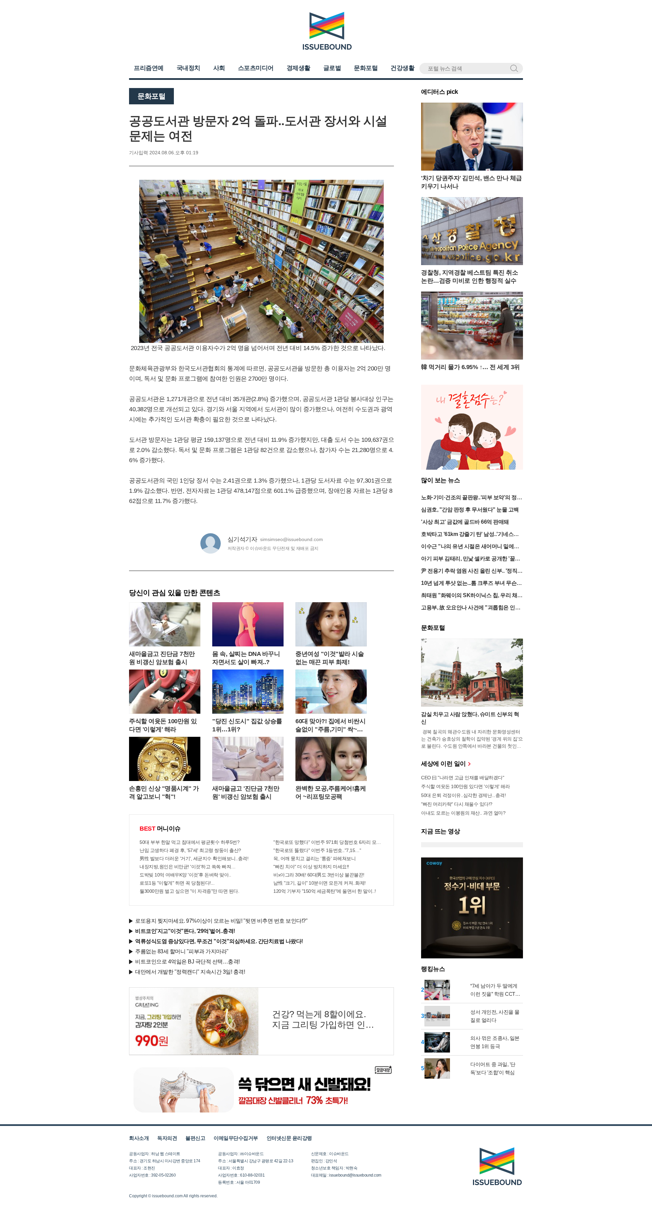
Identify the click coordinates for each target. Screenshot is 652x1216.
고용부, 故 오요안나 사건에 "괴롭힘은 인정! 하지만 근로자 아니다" (471, 608)
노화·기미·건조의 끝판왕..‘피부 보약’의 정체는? (471, 498)
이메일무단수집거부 (236, 1138)
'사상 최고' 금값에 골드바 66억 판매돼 (465, 522)
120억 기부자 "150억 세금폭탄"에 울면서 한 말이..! (324, 891)
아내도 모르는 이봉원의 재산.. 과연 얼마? (463, 813)
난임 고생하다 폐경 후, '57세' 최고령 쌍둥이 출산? (190, 850)
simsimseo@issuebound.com (291, 539)
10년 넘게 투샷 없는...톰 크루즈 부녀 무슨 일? (469, 583)
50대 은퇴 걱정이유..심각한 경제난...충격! (463, 795)
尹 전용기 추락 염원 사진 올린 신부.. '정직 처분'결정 (469, 571)
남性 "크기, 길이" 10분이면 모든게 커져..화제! (319, 883)
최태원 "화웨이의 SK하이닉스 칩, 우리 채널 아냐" (472, 596)
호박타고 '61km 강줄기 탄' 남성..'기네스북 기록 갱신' (470, 534)
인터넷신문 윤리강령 (289, 1138)
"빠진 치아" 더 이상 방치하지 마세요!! (311, 866)
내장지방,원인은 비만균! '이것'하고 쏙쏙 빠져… (188, 866)
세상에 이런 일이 (444, 763)
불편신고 (195, 1138)
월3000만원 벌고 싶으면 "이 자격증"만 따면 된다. (189, 891)
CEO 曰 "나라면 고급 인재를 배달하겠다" (462, 777)
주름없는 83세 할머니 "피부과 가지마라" (182, 951)
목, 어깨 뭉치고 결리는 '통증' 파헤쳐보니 (314, 858)
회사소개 (139, 1138)
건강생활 (402, 68)
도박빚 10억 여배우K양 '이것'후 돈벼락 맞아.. (185, 875)
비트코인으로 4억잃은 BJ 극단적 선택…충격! (187, 962)
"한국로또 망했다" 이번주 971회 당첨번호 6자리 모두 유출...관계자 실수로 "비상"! (328, 842)
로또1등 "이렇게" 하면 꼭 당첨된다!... (177, 883)
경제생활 (298, 68)
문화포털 (366, 68)
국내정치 (188, 68)
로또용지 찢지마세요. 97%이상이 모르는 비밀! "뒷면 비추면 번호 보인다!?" (221, 921)
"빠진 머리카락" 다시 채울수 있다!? (456, 804)
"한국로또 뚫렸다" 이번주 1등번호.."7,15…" (317, 850)
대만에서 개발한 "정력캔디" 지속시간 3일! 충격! (190, 972)
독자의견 (167, 1138)
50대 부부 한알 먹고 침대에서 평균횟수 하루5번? (189, 842)
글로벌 (332, 68)
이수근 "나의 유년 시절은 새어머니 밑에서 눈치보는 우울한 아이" (470, 547)
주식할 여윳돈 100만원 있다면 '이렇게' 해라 (465, 786)
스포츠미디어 (256, 68)
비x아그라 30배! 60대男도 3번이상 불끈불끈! (318, 875)
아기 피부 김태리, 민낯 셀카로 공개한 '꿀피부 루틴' (470, 559)
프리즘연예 (149, 68)
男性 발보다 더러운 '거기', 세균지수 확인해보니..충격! (194, 858)
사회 (219, 68)
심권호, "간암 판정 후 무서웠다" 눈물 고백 (470, 510)
